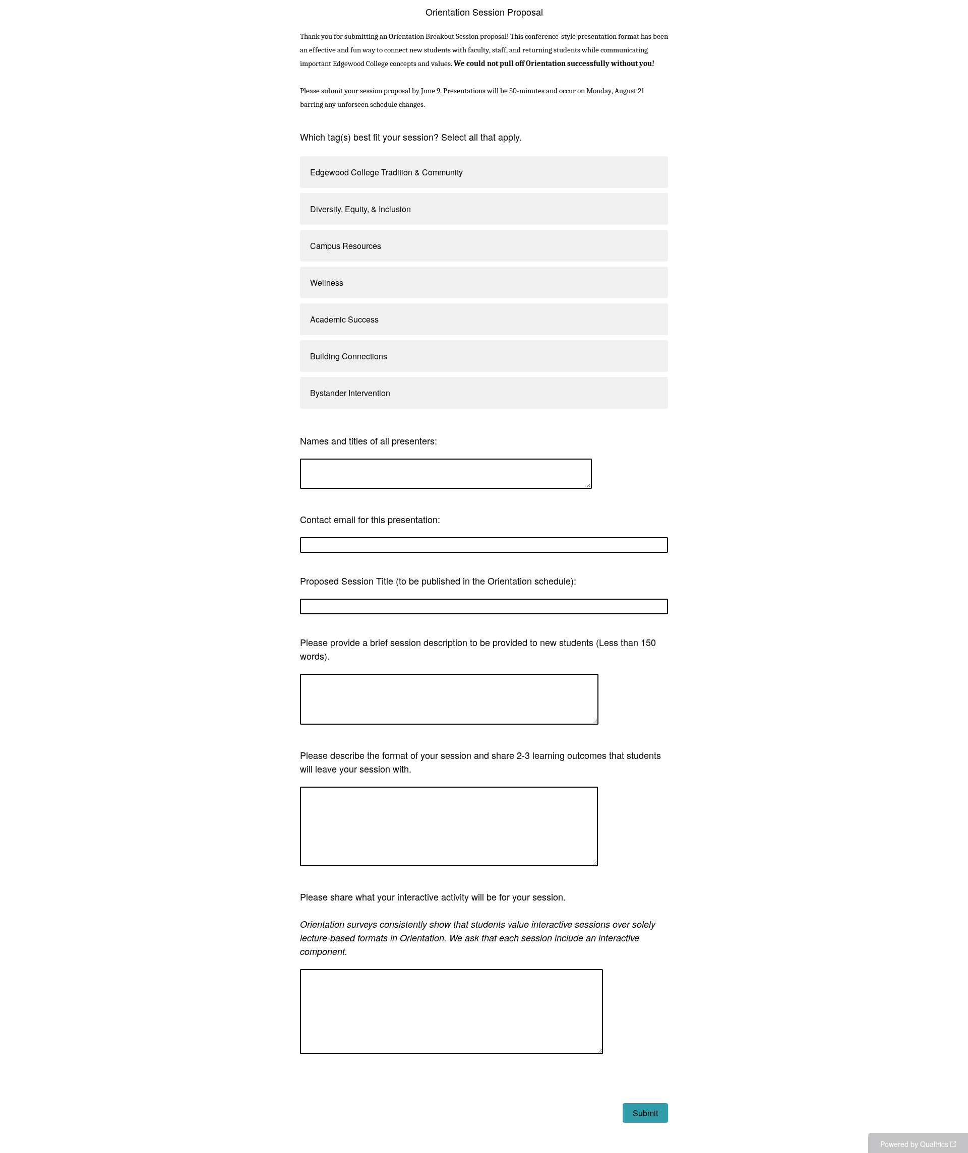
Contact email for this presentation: (370, 519)
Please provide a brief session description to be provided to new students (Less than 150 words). (478, 648)
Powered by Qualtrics (914, 1144)
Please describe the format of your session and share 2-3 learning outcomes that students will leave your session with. (480, 761)
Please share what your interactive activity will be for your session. (477, 923)
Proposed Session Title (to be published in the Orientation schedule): (438, 580)
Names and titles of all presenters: (368, 440)
